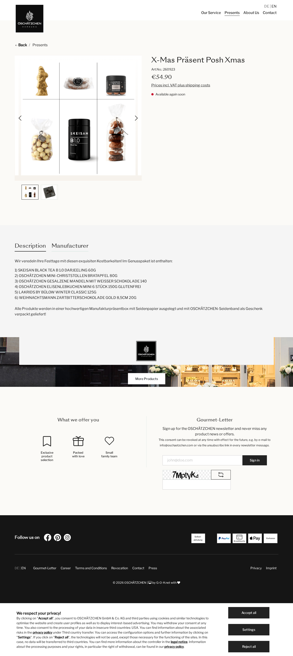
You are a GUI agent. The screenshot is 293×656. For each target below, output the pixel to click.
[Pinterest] (58, 538)
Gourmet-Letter (44, 568)
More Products (146, 379)
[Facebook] (48, 538)
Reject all (249, 646)
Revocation (119, 568)
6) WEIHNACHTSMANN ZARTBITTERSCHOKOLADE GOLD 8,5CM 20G (75, 297)
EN (274, 6)
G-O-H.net (163, 582)
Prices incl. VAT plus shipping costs (180, 85)
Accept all (248, 613)
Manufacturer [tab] (70, 246)
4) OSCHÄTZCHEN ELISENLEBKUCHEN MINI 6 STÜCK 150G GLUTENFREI (78, 287)
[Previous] (20, 118)
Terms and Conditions (91, 568)
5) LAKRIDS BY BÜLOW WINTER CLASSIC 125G (55, 292)
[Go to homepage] (29, 18)
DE (267, 6)
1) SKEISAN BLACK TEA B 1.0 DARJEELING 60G (55, 270)
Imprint (271, 568)
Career (66, 568)
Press (153, 568)
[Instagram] (68, 538)
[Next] (135, 118)
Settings (248, 630)
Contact (138, 568)
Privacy (256, 568)
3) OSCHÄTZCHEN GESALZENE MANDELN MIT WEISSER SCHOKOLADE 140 (81, 281)
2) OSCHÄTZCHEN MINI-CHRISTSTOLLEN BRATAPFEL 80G (66, 276)
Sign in (255, 460)
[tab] (30, 246)
